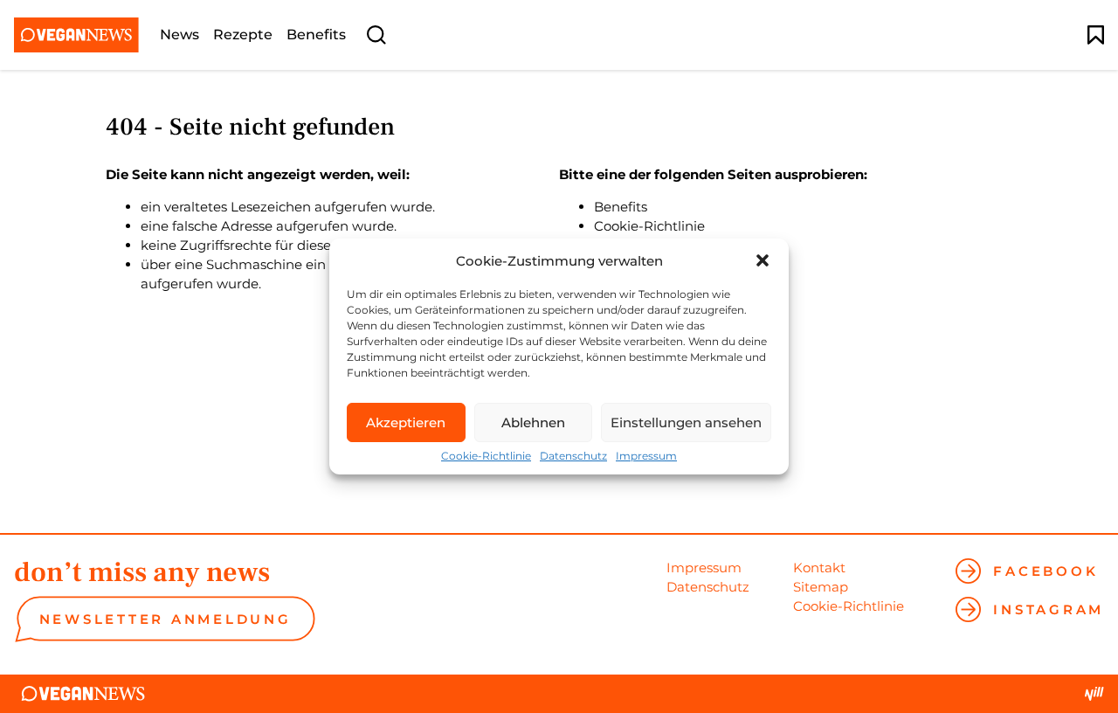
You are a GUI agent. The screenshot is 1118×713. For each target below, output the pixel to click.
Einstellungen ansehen (686, 422)
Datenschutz (573, 456)
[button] (762, 260)
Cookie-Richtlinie (486, 456)
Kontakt (819, 567)
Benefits (316, 35)
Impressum (646, 456)
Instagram (1048, 609)
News (179, 35)
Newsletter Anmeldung (165, 619)
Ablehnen (533, 422)
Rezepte (243, 35)
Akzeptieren (405, 422)
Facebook (1045, 571)
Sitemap (820, 586)
